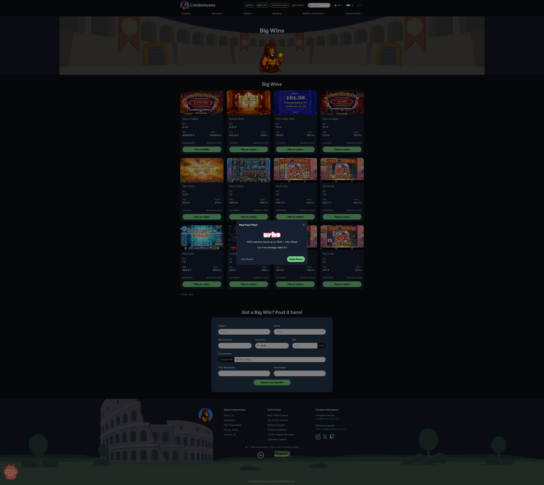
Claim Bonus (296, 259)
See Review (247, 259)
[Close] (303, 225)
